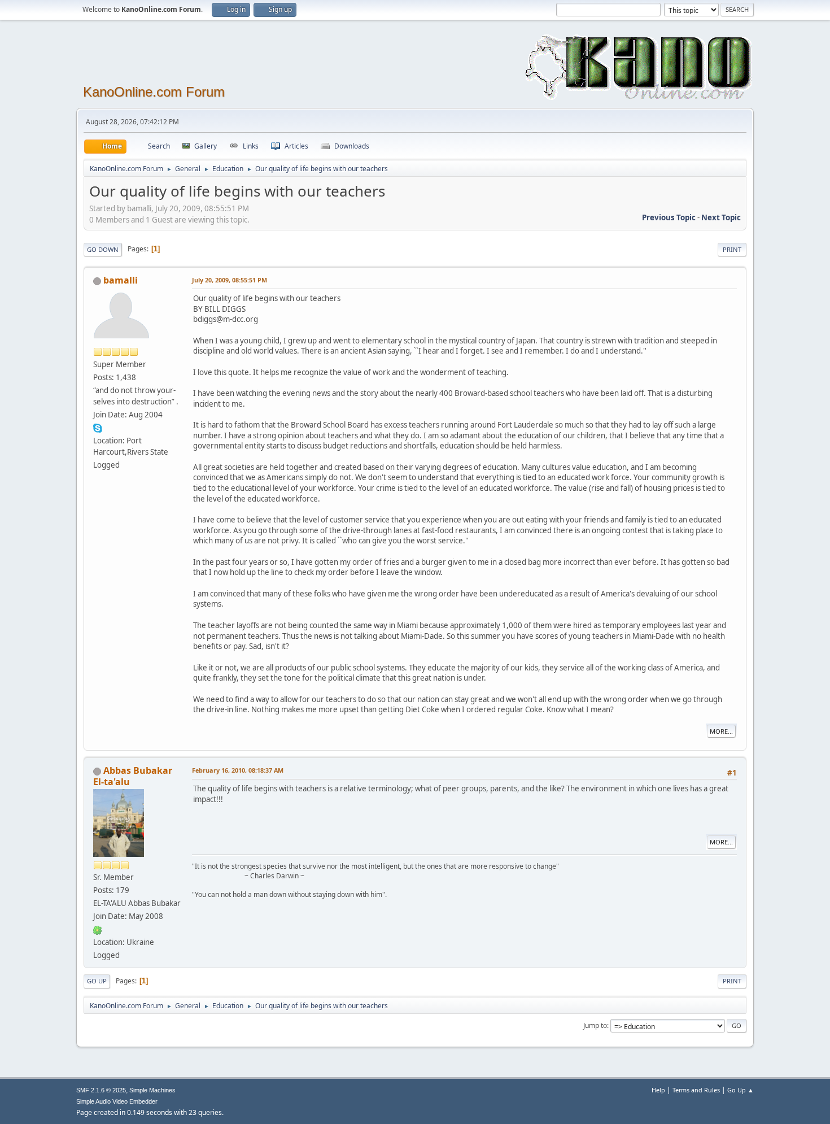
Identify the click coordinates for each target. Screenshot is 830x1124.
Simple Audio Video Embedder (117, 1101)
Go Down (103, 249)
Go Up (97, 981)
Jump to (595, 1025)
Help (658, 1090)
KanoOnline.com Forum (154, 91)
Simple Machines (152, 1090)
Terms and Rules (696, 1090)
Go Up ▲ (740, 1090)
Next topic (721, 217)
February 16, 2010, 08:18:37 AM (237, 770)
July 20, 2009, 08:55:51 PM (229, 280)
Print (732, 249)
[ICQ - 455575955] (97, 929)
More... (721, 731)
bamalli (120, 280)
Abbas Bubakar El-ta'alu (132, 776)
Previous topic (669, 217)
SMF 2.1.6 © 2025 (101, 1090)
